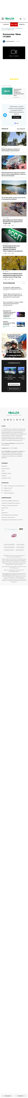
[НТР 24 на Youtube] (8, 420)
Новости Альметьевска (9, 547)
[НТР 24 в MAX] (4, 420)
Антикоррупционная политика (10, 515)
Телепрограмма (14, 384)
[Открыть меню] (3, 19)
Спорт (3, 471)
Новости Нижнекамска (9, 544)
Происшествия (5, 468)
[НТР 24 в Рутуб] (20, 420)
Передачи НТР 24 (6, 478)
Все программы (14, 388)
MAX (17, 123)
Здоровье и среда (6, 473)
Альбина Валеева (10, 41)
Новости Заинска (19, 550)
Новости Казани (20, 544)
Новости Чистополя (9, 550)
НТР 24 (3, 28)
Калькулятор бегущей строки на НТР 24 (12, 519)
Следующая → (21, 1095)
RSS (3, 510)
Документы (4, 512)
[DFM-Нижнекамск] (21, 529)
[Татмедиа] (11, 529)
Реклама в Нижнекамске (8, 517)
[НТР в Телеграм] (17, 420)
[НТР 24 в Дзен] (23, 420)
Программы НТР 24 (11, 28)
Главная (6, 24)
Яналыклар (19, 28)
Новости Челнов (20, 547)
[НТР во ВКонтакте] (11, 420)
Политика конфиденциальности (10, 500)
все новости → (21, 128)
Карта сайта (5, 507)
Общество (4, 466)
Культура (4, 475)
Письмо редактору (9, 493)
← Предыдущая (7, 1095)
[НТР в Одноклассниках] (14, 420)
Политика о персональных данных (11, 503)
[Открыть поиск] (20, 19)
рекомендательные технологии (9, 574)
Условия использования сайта (10, 505)
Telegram (17, 117)
